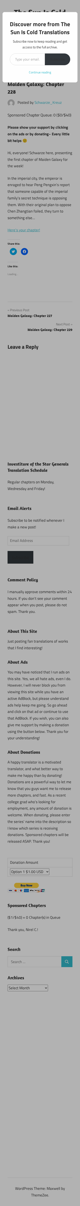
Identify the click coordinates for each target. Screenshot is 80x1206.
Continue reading (40, 72)
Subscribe (57, 59)
